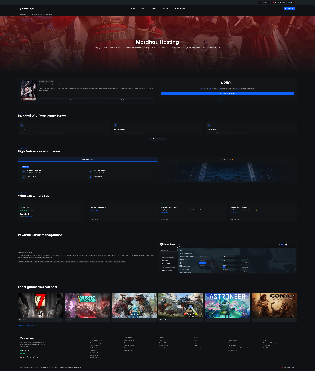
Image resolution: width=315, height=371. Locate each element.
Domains (153, 9)
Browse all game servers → (27, 325)
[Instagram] (34, 357)
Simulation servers (129, 348)
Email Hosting (93, 350)
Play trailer (126, 100)
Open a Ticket (163, 343)
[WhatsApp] (24, 357)
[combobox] (291, 2)
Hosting (132, 9)
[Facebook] (27, 357)
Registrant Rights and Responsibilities (238, 348)
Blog (264, 340)
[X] (31, 357)
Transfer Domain (94, 357)
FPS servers (127, 343)
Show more (94, 210)
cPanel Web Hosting (95, 343)
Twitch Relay (266, 348)
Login (195, 340)
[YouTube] (38, 357)
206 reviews (29, 216)
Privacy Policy (232, 343)
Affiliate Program (179, 9)
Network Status (280, 2)
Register (196, 343)
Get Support (263, 2)
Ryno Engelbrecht (235, 219)
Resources (165, 9)
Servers (143, 9)
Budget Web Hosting (95, 345)
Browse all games (129, 340)
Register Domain (94, 355)
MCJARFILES (266, 345)
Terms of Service (233, 340)
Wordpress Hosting (95, 348)
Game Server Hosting (96, 340)
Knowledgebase (163, 345)
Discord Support (163, 340)
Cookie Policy (232, 345)
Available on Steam (68, 100)
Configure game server (229, 93)
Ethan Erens (94, 219)
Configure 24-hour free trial (228, 100)
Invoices (196, 345)
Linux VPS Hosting (94, 353)
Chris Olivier (165, 219)
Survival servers (128, 350)
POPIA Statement (233, 350)
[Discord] (21, 357)
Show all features (158, 139)
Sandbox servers (129, 345)
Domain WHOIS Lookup (269, 343)
